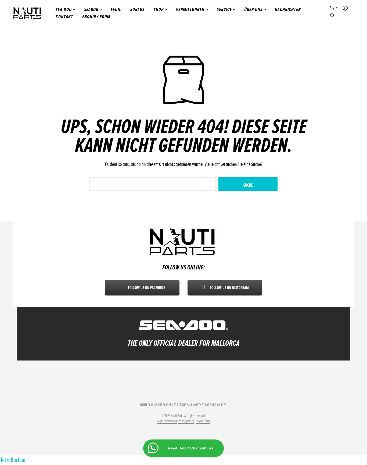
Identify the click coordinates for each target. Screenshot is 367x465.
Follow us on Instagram (229, 287)
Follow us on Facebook (146, 287)
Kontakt (64, 17)
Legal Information (167, 421)
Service (224, 9)
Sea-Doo (64, 9)
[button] (334, 8)
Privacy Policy (186, 421)
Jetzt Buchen (12, 460)
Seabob (91, 9)
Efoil (116, 9)
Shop (159, 9)
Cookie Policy (203, 421)
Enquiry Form (96, 17)
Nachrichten (288, 9)
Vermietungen (190, 9)
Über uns (253, 9)
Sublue (137, 9)
